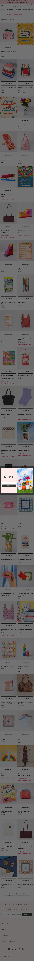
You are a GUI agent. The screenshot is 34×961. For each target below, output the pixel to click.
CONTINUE (9, 485)
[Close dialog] (32, 469)
